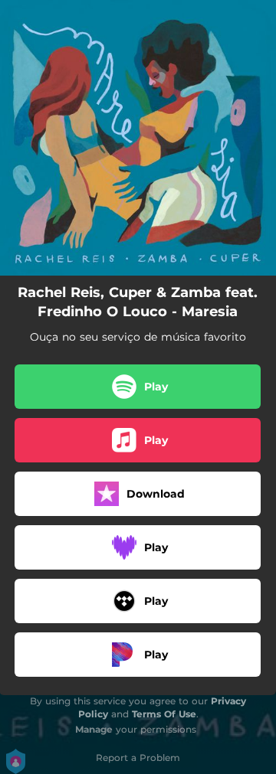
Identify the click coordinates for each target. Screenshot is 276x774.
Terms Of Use (164, 714)
